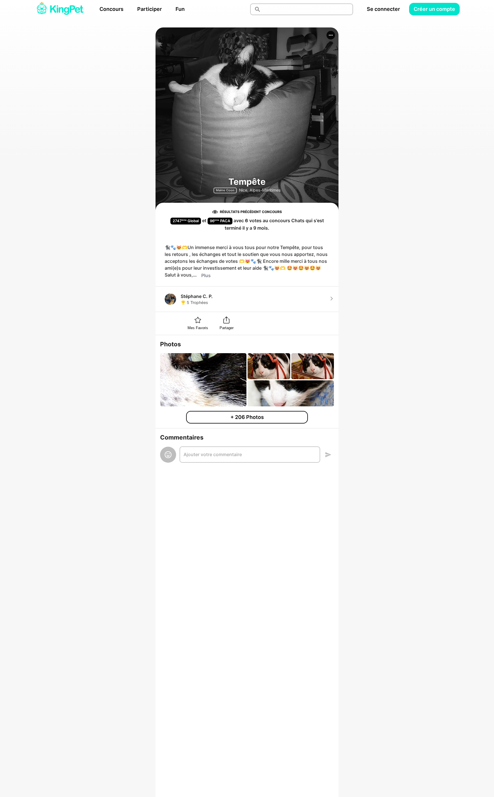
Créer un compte (434, 9)
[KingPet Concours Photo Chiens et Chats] (60, 9)
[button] (330, 35)
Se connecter (383, 9)
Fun (180, 9)
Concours (111, 9)
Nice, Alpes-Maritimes (260, 190)
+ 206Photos (247, 417)
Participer (149, 9)
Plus (206, 275)
